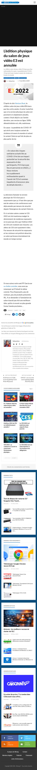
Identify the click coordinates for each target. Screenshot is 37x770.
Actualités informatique (9, 78)
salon (24, 310)
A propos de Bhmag (13, 752)
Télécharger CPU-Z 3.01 (19, 593)
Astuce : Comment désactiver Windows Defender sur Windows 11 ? (22, 659)
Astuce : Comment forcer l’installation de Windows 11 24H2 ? (22, 649)
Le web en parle (23, 78)
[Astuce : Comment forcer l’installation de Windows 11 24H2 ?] (7, 651)
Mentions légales (7, 755)
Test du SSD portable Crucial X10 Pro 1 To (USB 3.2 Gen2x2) (22, 509)
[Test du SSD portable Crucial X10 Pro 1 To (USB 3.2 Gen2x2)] (7, 511)
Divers (16, 78)
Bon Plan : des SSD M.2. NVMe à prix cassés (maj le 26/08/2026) (22, 714)
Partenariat (29, 755)
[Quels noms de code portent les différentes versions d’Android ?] (7, 641)
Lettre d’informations (17, 759)
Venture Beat (20, 103)
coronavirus (10, 310)
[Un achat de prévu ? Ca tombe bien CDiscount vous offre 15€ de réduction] (18, 683)
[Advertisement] (18, 26)
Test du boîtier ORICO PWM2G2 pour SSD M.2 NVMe (21, 519)
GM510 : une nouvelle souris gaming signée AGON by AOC (27, 379)
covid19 (16, 310)
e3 (20, 310)
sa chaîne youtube (10, 286)
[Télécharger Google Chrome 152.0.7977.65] (18, 553)
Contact (25, 752)
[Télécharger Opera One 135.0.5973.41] (7, 576)
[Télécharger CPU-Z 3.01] (7, 595)
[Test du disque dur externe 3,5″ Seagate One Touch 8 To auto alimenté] (18, 487)
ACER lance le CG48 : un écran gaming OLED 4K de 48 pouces (10, 379)
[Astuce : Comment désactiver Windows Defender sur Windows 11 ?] (7, 660)
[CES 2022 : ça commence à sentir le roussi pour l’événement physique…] (10, 438)
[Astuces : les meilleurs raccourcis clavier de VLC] (18, 618)
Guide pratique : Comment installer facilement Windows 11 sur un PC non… (22, 529)
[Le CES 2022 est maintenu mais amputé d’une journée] (26, 416)
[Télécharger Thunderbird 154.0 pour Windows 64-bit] (7, 585)
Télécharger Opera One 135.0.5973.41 (19, 575)
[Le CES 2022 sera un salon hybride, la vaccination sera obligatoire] (26, 438)
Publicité (19, 755)
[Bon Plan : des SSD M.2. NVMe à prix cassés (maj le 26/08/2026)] (7, 716)
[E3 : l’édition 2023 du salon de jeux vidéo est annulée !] (10, 397)
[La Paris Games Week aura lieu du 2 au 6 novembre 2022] (26, 397)
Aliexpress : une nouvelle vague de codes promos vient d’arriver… (22, 724)
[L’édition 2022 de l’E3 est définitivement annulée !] (10, 416)
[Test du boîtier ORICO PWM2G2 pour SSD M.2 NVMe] (7, 520)
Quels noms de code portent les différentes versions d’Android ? (21, 640)
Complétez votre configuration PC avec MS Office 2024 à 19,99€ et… (22, 705)
